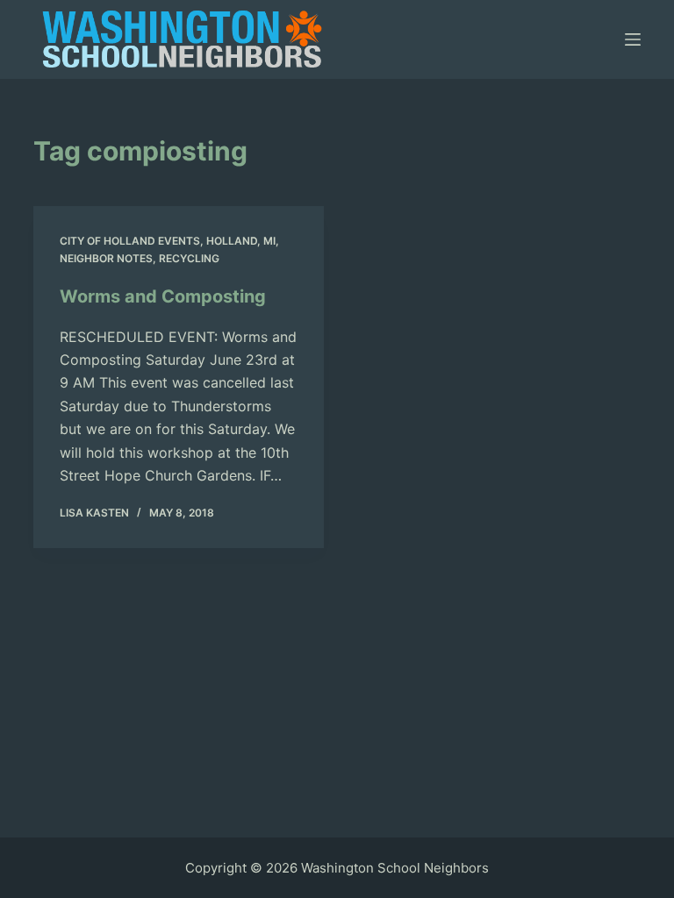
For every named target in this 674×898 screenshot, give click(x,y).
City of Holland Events (130, 240)
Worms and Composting (163, 296)
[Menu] (633, 39)
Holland (231, 240)
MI (269, 240)
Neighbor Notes (106, 258)
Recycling (189, 258)
